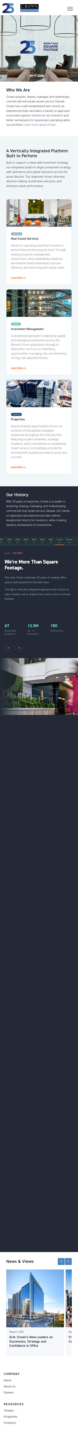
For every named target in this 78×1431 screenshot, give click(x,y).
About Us (10, 1386)
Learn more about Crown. (40, 125)
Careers (9, 1392)
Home (7, 1380)
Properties (10, 1417)
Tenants (9, 1411)
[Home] (20, 8)
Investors (10, 1423)
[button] (61, 1261)
